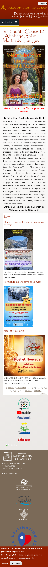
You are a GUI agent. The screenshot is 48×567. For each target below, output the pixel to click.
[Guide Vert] (24, 434)
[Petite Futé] (24, 441)
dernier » (37, 391)
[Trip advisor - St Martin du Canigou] (24, 404)
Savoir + (43, 394)
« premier (10, 388)
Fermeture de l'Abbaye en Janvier (22, 281)
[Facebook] (24, 418)
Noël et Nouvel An (14, 330)
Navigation (7, 22)
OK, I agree (15, 563)
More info (30, 558)
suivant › (28, 391)
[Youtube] (24, 412)
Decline (5, 563)
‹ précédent (21, 388)
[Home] (24, 10)
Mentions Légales (9, 473)
